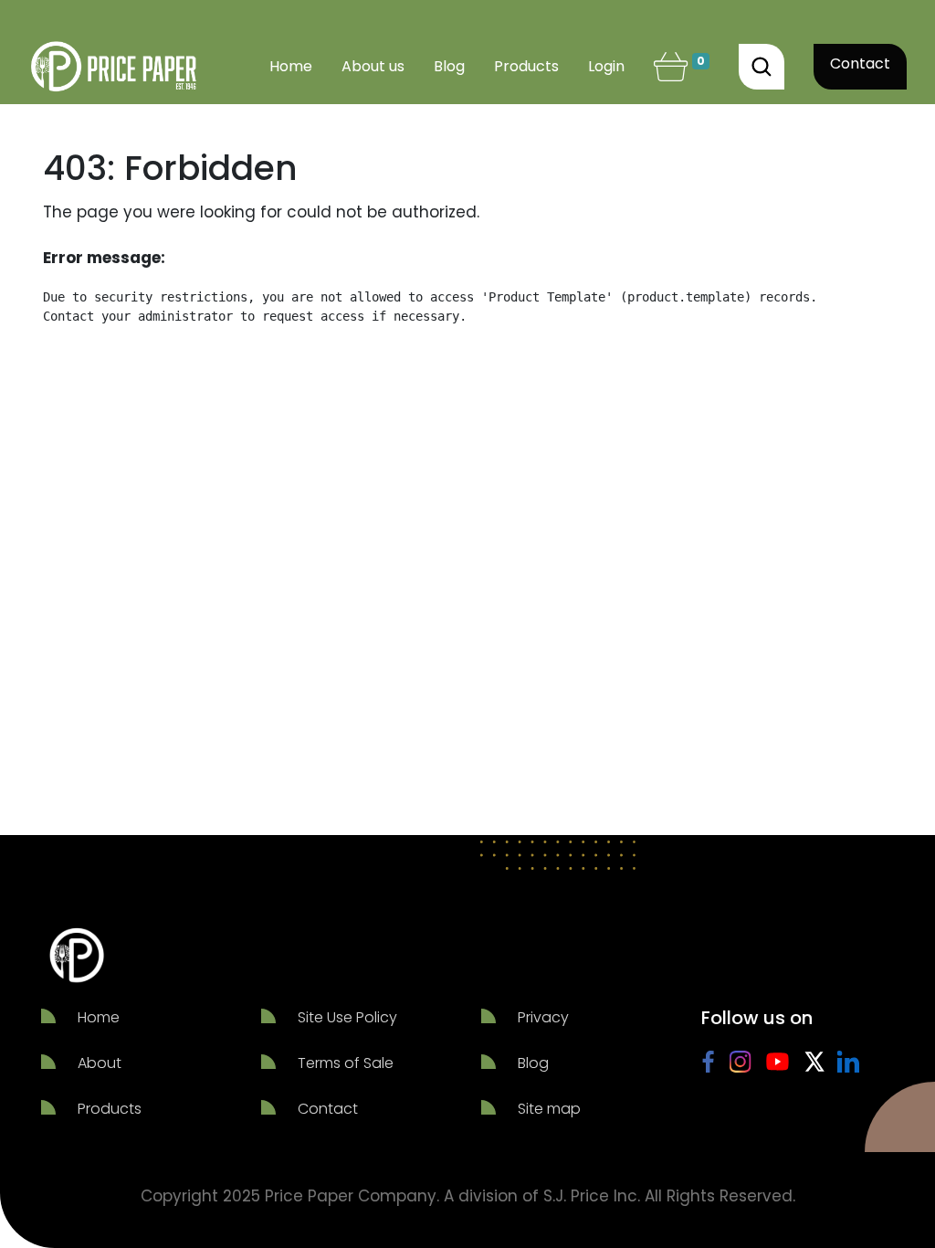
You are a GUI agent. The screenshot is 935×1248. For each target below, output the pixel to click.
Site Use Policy (347, 1017)
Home (99, 1017)
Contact (860, 63)
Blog (533, 1062)
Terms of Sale (346, 1062)
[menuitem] (291, 66)
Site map (549, 1108)
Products (110, 1108)
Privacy (543, 1017)
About (99, 1062)
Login (606, 66)
